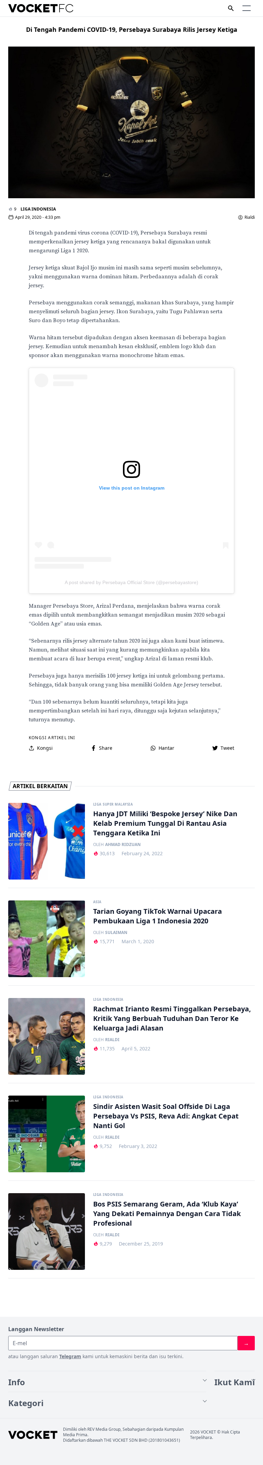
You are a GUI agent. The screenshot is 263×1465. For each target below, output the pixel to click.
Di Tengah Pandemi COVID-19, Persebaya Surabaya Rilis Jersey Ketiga (131, 29)
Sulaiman (116, 933)
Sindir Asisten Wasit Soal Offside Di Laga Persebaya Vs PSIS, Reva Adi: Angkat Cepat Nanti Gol (166, 1116)
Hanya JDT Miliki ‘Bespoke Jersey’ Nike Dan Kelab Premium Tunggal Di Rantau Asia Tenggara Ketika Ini (165, 823)
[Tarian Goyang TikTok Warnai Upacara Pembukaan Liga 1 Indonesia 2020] (46, 938)
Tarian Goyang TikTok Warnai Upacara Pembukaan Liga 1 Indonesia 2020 (157, 916)
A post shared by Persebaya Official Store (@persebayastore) (131, 582)
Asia (97, 902)
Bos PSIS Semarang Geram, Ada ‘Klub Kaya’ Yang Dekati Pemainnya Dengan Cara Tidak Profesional (167, 1213)
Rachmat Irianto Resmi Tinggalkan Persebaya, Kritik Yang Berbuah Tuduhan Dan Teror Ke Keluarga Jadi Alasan (172, 1018)
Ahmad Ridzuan (123, 845)
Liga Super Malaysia (113, 804)
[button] (246, 8)
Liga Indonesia (38, 209)
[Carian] (230, 8)
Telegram (70, 1356)
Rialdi (250, 217)
